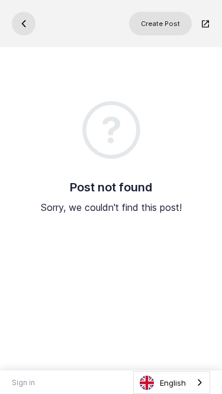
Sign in (23, 382)
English (173, 383)
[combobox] (171, 382)
